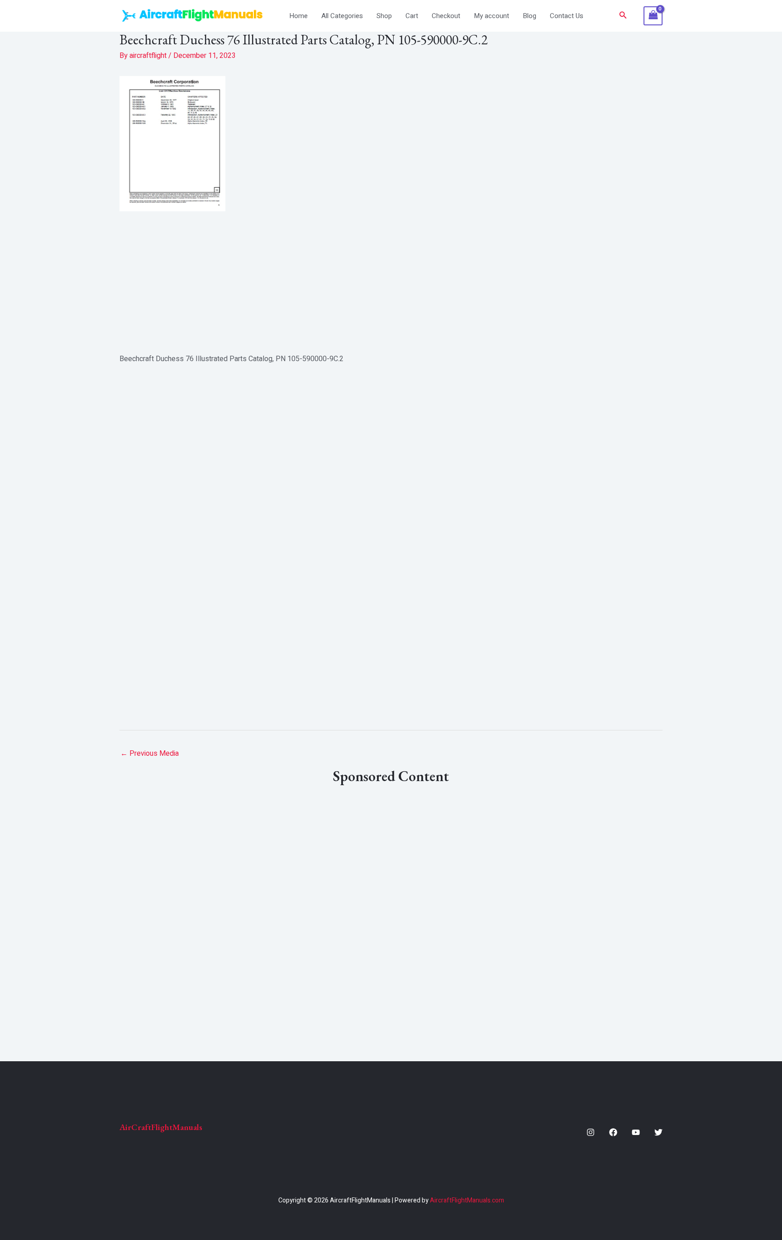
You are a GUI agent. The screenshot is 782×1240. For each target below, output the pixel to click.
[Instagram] (590, 1132)
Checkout (446, 16)
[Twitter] (658, 1132)
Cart (411, 16)
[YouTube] (636, 1132)
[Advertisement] (391, 282)
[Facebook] (613, 1132)
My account (491, 16)
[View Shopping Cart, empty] (653, 15)
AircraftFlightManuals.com (467, 1200)
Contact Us (566, 16)
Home (298, 16)
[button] (623, 16)
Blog (529, 16)
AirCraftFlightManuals (160, 1127)
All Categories (342, 16)
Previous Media (149, 753)
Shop (384, 16)
